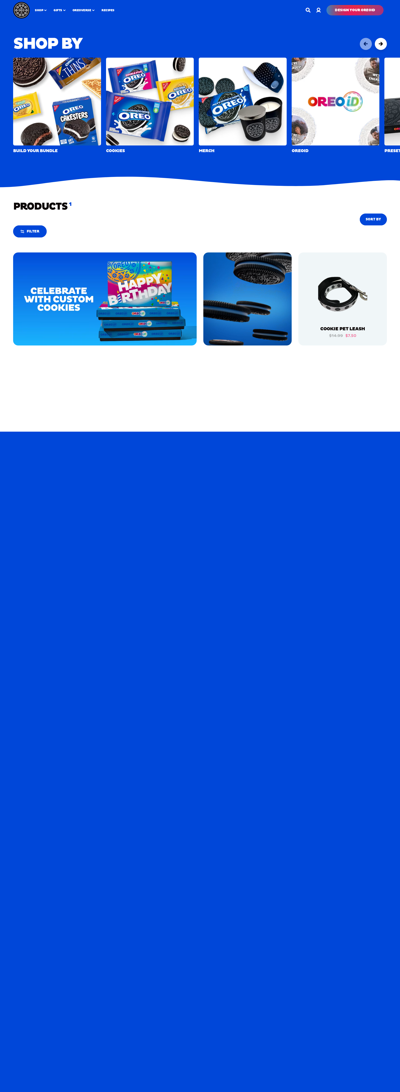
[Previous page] (366, 44)
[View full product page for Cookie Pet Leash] (342, 295)
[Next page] (381, 44)
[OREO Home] (21, 10)
